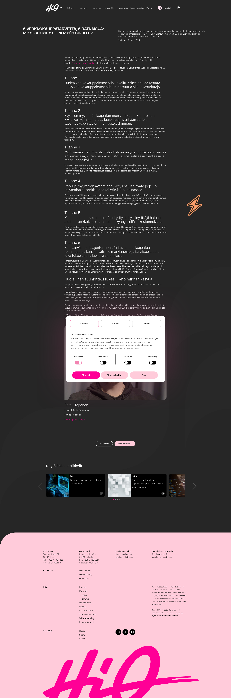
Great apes (84, 578)
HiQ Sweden (85, 570)
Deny (144, 375)
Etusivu (82, 587)
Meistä (149, 8)
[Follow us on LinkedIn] (132, 632)
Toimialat (83, 8)
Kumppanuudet (137, 8)
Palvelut (70, 8)
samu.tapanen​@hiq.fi (74, 419)
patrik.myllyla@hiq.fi (124, 557)
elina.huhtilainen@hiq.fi (162, 557)
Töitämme (96, 8)
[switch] (103, 362)
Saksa (82, 638)
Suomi (82, 634)
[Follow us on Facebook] (125, 632)
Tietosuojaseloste (87, 614)
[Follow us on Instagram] (118, 632)
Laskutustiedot (86, 610)
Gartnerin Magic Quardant (84, 63)
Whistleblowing (86, 618)
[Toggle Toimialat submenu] (88, 8)
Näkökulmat (85, 602)
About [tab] (147, 323)
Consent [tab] (84, 323)
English (168, 8)
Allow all (86, 375)
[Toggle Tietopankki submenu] (115, 8)
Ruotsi (82, 630)
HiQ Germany (85, 574)
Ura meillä (123, 8)
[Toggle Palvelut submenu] (75, 8)
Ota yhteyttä (104, 444)
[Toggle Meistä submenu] (154, 8)
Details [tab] (115, 323)
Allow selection (114, 375)
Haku (160, 8)
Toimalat (83, 594)
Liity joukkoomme (124, 444)
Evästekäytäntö (86, 622)
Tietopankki (109, 8)
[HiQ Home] (54, 8)
